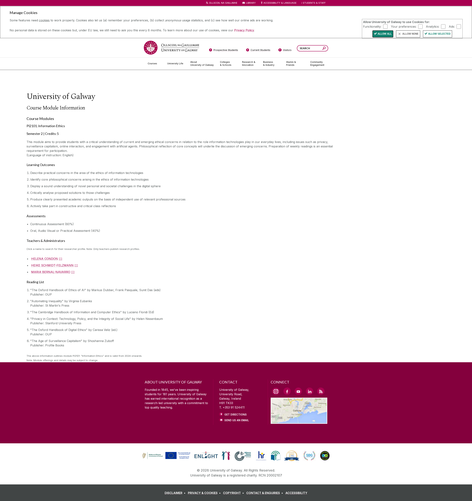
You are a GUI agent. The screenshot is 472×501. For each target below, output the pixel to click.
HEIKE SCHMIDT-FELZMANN (52, 265)
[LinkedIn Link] (309, 391)
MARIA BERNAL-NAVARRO (50, 272)
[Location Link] (299, 421)
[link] (166, 455)
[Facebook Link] (287, 391)
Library (251, 2)
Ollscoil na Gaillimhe (223, 2)
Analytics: (432, 26)
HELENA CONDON (44, 259)
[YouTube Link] (298, 391)
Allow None (410, 33)
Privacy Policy (244, 30)
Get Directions (235, 414)
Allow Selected (439, 33)
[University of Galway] (171, 48)
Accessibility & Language (279, 2)
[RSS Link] (320, 391)
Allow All (385, 33)
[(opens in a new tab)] (166, 458)
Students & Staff (314, 2)
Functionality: (372, 26)
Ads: (452, 26)
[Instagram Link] (276, 391)
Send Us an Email (236, 420)
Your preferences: (404, 26)
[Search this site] (324, 48)
